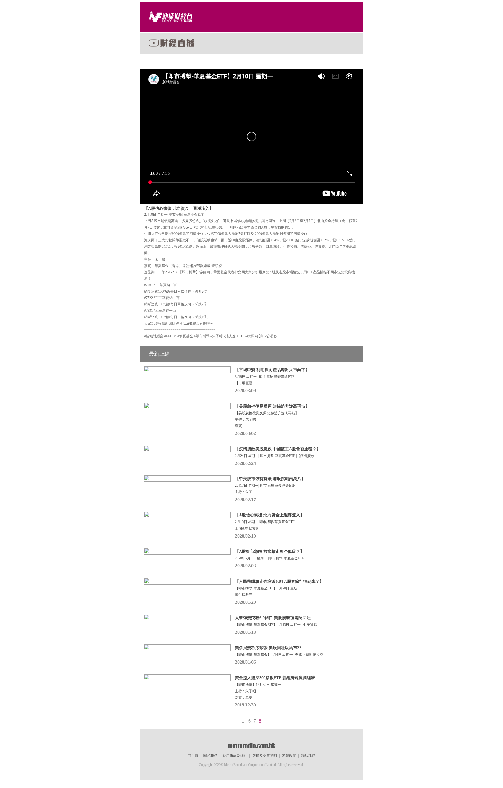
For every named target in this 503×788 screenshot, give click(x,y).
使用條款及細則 (235, 756)
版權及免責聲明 (264, 756)
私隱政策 (289, 756)
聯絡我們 (308, 756)
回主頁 (193, 756)
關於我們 (210, 756)
